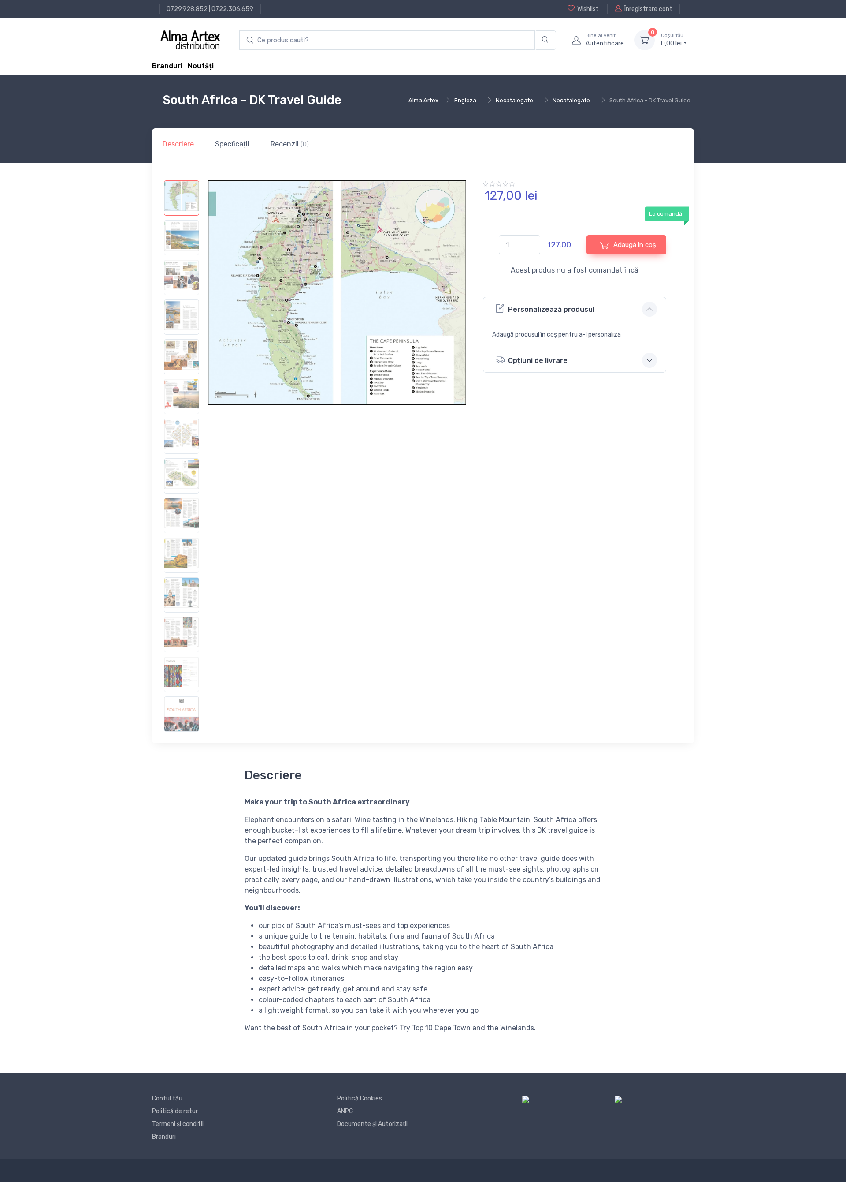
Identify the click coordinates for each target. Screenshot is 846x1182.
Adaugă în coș (634, 245)
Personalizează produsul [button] (551, 309)
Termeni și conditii (178, 1124)
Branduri (167, 66)
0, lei (672, 40)
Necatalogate (514, 100)
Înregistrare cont (648, 9)
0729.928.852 (187, 9)
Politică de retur (175, 1111)
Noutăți (201, 66)
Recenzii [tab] (290, 144)
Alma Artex (423, 100)
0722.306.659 (232, 9)
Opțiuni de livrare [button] (538, 360)
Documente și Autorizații (372, 1124)
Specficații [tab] (232, 144)
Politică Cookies (359, 1098)
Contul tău (167, 1098)
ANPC (345, 1111)
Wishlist (588, 9)
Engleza (465, 100)
